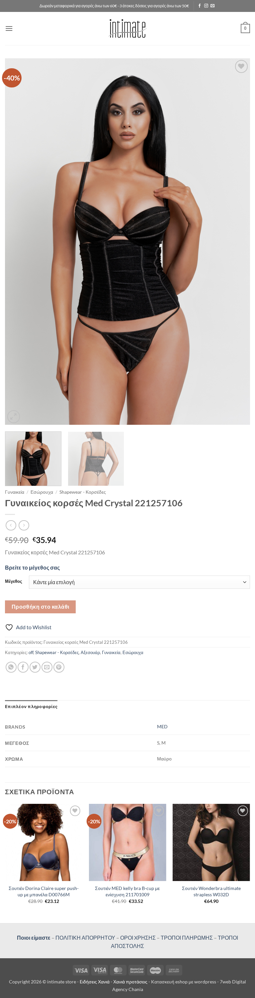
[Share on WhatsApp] (11, 667)
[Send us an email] (212, 6)
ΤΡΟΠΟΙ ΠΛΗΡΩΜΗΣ (187, 937)
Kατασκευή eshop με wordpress (183, 981)
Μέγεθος (13, 581)
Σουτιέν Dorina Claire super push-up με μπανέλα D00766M (44, 891)
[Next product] (11, 525)
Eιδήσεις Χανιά (95, 981)
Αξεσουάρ (90, 652)
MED (162, 726)
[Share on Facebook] (23, 667)
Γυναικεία (14, 492)
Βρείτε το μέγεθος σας (32, 567)
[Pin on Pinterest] (58, 667)
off (31, 652)
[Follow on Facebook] (200, 6)
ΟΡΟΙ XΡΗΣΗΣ (137, 937)
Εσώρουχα (42, 492)
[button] (9, 28)
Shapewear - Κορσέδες (82, 492)
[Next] (237, 241)
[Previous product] (24, 525)
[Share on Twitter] (35, 667)
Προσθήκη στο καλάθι (40, 607)
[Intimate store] (127, 28)
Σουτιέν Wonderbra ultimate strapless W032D (211, 891)
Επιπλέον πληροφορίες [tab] (31, 706)
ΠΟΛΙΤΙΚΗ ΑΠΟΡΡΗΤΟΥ (85, 937)
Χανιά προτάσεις (130, 981)
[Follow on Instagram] (206, 6)
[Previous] (18, 241)
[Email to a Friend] (47, 667)
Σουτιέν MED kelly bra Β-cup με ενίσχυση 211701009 (127, 891)
